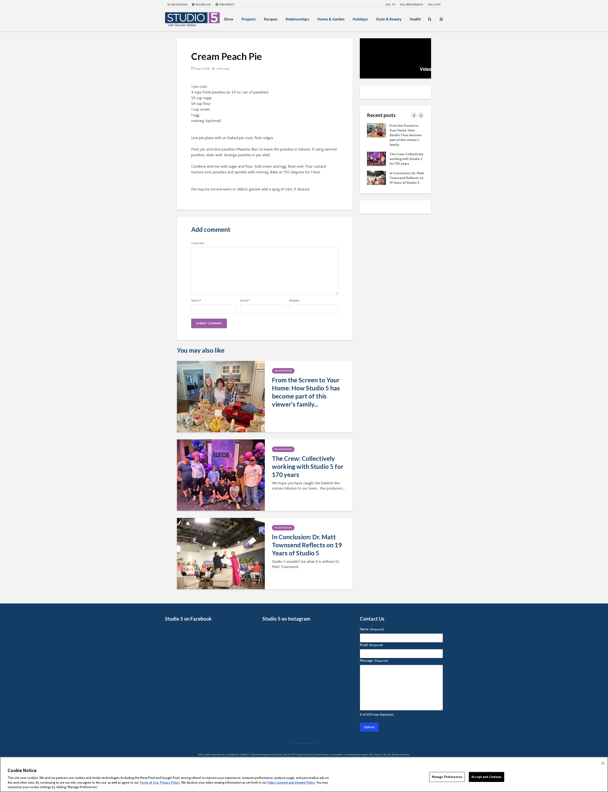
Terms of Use (149, 782)
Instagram (178, 4)
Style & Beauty (389, 19)
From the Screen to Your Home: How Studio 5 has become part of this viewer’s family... (306, 392)
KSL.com (434, 4)
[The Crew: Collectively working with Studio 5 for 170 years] (221, 474)
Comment (197, 243)
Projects (249, 19)
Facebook (203, 4)
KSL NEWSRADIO (411, 4)
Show (228, 19)
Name (196, 300)
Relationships (297, 19)
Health (415, 19)
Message (374, 660)
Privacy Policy (170, 782)
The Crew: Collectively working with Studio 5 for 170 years (307, 466)
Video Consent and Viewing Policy (291, 782)
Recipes (271, 19)
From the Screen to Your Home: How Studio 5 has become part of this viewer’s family (406, 135)
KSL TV (390, 4)
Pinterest (226, 4)
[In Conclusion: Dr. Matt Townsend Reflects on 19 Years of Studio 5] (221, 553)
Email (245, 300)
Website (294, 300)
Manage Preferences (447, 777)
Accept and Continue (486, 777)
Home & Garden (331, 19)
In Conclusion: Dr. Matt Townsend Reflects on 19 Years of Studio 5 (307, 545)
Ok (602, 763)
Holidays (360, 19)
